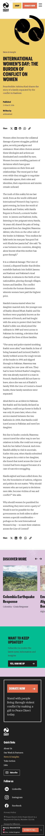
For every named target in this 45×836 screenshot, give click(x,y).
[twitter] (11, 128)
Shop (17, 6)
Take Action (9, 761)
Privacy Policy (10, 812)
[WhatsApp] (24, 128)
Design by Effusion (12, 824)
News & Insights (11, 757)
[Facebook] (20, 128)
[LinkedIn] (15, 128)
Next (40, 559)
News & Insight (9, 52)
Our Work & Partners (13, 752)
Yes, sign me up (17, 664)
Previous (36, 559)
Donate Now (29, 6)
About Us (8, 748)
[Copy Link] (29, 128)
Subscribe (14, 773)
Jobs (6, 765)
